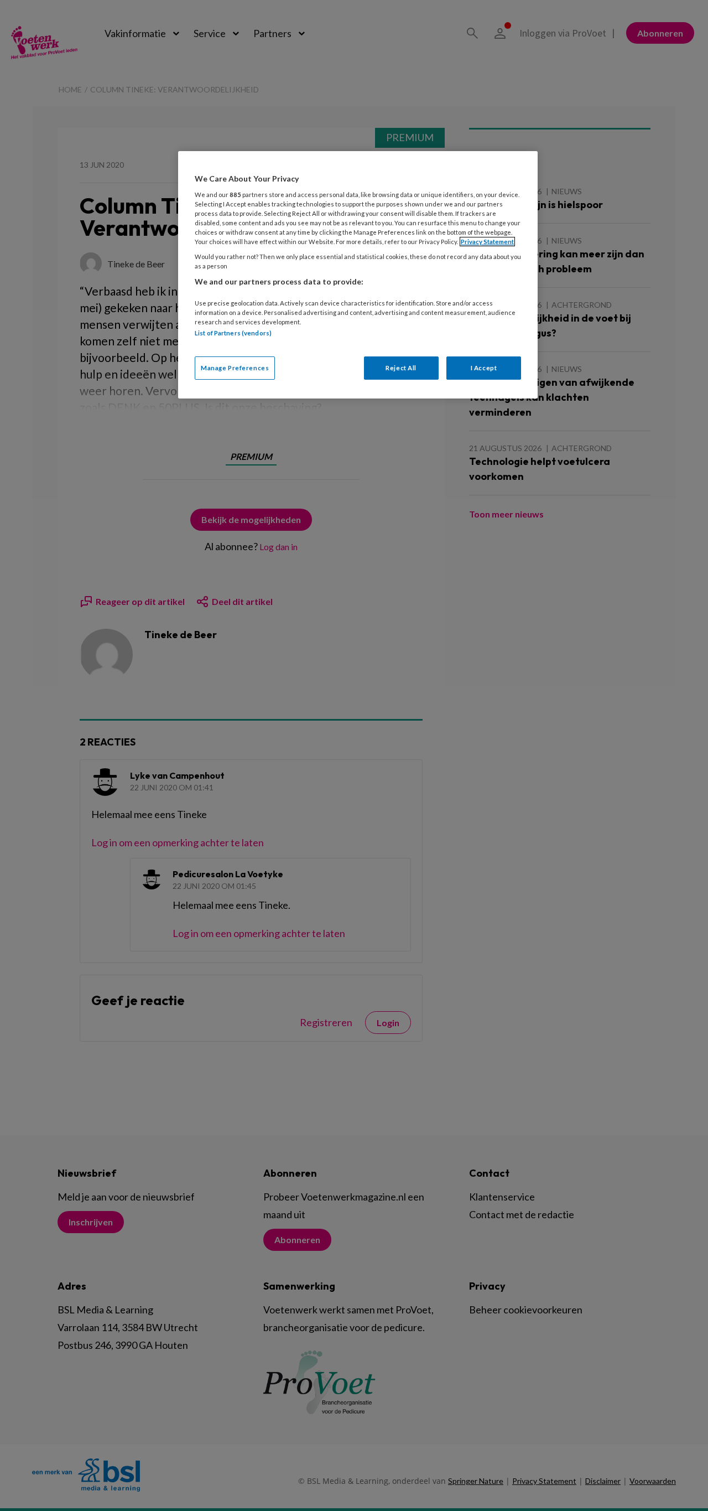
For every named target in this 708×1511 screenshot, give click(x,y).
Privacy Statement (487, 241)
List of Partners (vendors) (233, 333)
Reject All (401, 367)
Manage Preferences (235, 367)
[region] (358, 275)
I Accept (484, 367)
